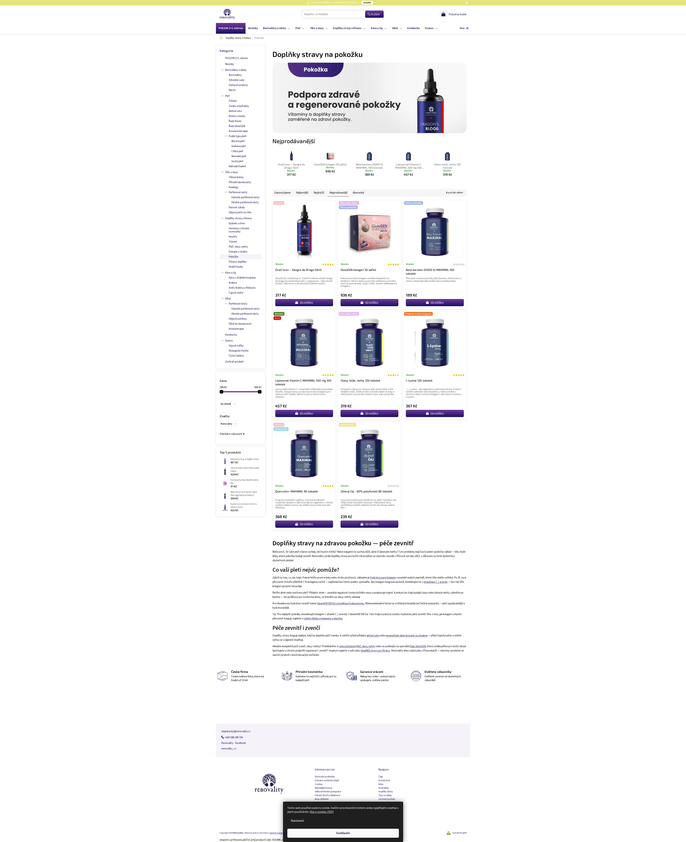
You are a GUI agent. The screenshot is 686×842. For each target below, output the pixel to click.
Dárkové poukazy (238, 85)
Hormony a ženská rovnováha (239, 230)
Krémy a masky (237, 116)
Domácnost (384, 780)
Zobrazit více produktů (368, 182)
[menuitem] (231, 28)
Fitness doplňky (237, 262)
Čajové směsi (236, 293)
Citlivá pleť (237, 151)
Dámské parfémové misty (245, 197)
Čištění (233, 101)
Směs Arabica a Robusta (242, 288)
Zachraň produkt (234, 362)
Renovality (228, 424)
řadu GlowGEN (418, 646)
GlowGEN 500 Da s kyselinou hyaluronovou (340, 603)
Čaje (380, 776)
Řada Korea (235, 121)
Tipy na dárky (385, 795)
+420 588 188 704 (233, 737)
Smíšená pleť (238, 146)
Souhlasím (343, 833)
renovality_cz (228, 749)
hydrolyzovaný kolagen (383, 578)
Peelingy (233, 187)
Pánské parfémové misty (245, 202)
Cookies (319, 784)
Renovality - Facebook (233, 743)
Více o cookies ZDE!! (322, 812)
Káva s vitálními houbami (242, 278)
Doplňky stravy (385, 791)
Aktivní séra (235, 111)
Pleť (227, 96)
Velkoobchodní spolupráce (328, 791)
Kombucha (231, 335)
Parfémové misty (238, 192)
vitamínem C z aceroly (436, 582)
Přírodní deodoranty (240, 182)
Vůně (228, 299)
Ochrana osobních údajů (327, 780)
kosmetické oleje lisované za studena (407, 636)
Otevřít (367, 2)
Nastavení (297, 821)
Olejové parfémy (238, 319)
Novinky (229, 64)
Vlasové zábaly (237, 207)
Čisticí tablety (236, 356)
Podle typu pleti (237, 136)
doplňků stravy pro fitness (375, 651)
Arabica (233, 283)
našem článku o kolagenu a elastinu (323, 618)
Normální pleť (238, 156)
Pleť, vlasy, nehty (238, 247)
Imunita (233, 237)
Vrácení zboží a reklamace (327, 795)
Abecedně (358, 193)
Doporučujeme (282, 193)
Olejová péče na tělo (240, 212)
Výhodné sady (236, 80)
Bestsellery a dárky (235, 70)
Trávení (233, 242)
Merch (232, 90)
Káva (380, 784)
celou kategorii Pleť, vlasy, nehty (357, 646)
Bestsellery (235, 75)
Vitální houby (236, 267)
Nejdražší (319, 193)
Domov (229, 341)
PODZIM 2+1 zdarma (236, 58)
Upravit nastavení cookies (281, 832)
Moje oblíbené (321, 799)
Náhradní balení (237, 166)
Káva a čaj (230, 273)
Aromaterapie (236, 329)
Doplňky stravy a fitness (238, 218)
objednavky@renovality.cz (235, 731)
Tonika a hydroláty (239, 106)
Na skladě (228, 404)
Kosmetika (383, 788)
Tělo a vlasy (231, 172)
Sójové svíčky (236, 346)
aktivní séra (373, 636)
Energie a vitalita (238, 252)
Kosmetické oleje (238, 131)
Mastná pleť (238, 141)
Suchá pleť (237, 161)
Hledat (375, 14)
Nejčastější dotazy (323, 788)
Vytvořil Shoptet (459, 832)
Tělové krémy (236, 177)
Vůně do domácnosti (240, 324)
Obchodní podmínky (325, 776)
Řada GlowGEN (237, 126)
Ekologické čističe (239, 351)
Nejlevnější (302, 193)
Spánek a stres (237, 223)
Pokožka (233, 257)
